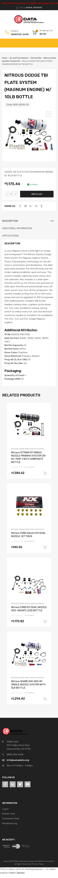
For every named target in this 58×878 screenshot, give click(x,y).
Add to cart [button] (45, 473)
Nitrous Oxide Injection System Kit (27, 449)
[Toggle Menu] (54, 42)
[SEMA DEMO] (29, 22)
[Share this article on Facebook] (20, 206)
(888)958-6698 (18, 34)
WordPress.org (9, 823)
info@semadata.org (18, 760)
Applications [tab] (10, 235)
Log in (5, 809)
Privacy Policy (38, 864)
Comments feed (10, 818)
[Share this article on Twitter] (25, 206)
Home (4, 58)
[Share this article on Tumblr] (41, 206)
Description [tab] (10, 221)
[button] (48, 113)
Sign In (29, 7)
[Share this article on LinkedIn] (36, 206)
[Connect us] (5, 784)
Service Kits (36, 58)
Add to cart (36, 194)
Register (37, 7)
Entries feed (8, 813)
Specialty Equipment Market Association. (37, 861)
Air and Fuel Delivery (19, 58)
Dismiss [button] (21, 873)
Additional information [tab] (17, 228)
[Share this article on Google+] (30, 206)
